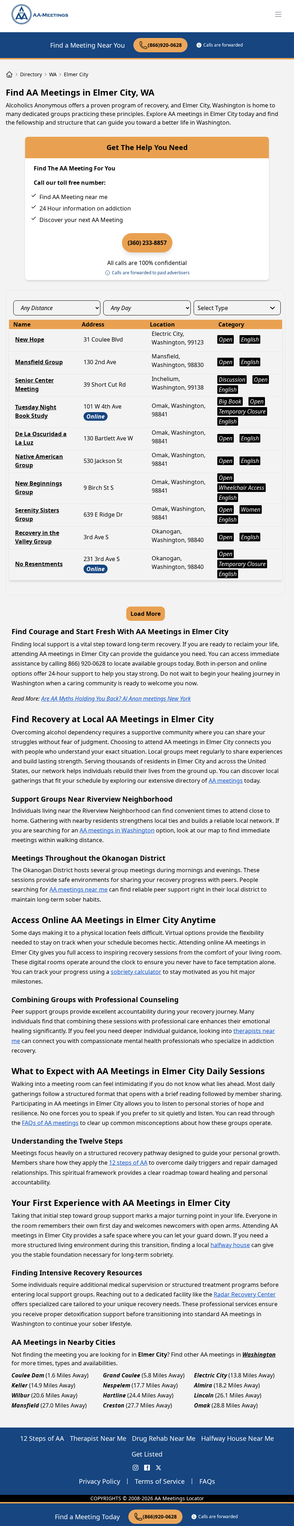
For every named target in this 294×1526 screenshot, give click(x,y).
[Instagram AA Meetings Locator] (135, 1468)
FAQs (207, 1481)
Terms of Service (160, 1481)
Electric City (210, 1375)
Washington (259, 1354)
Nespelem (116, 1385)
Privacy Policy (99, 1481)
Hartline (114, 1395)
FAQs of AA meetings (50, 1123)
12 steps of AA (128, 1163)
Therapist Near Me (98, 1438)
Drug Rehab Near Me (163, 1438)
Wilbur (20, 1395)
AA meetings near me (78, 889)
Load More (146, 614)
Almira (203, 1385)
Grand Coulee (121, 1375)
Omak (202, 1405)
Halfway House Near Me (237, 1438)
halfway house (230, 1245)
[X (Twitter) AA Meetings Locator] (158, 1468)
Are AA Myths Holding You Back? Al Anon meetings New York (116, 698)
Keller (19, 1385)
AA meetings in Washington (117, 830)
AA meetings (226, 780)
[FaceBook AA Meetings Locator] (147, 1468)
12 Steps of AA (42, 1438)
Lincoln (204, 1395)
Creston (113, 1405)
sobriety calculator (136, 972)
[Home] (9, 74)
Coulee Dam (27, 1375)
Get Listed (147, 1454)
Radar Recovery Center (245, 1294)
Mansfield (25, 1405)
